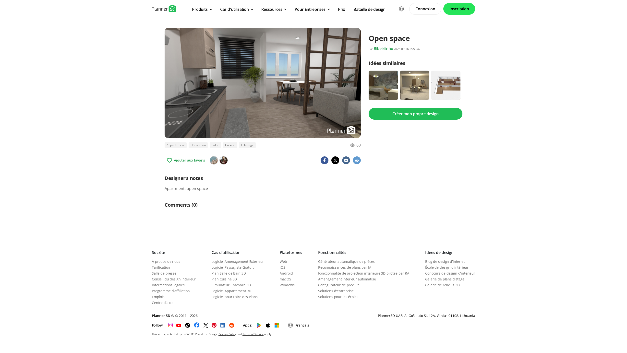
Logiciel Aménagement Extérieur (238, 261)
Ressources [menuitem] (271, 9)
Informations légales (168, 285)
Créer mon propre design (415, 113)
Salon (215, 145)
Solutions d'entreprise (336, 291)
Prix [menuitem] (341, 9)
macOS (285, 279)
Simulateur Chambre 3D (231, 285)
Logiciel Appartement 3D (231, 291)
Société (158, 252)
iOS (282, 267)
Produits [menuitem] (200, 9)
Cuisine (230, 145)
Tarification (161, 267)
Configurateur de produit (338, 285)
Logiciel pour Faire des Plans (234, 296)
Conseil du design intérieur (174, 279)
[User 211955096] (224, 160)
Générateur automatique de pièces (346, 261)
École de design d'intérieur (446, 267)
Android (286, 273)
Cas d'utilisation (226, 252)
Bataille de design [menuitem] (369, 9)
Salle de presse (164, 273)
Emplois (158, 296)
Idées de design (439, 252)
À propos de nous (166, 261)
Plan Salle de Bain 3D (229, 273)
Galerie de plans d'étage (444, 279)
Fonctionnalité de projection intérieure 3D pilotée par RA (363, 273)
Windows (287, 285)
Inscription (459, 9)
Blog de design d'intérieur (446, 261)
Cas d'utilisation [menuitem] (234, 9)
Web (283, 261)
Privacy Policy (227, 334)
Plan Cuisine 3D (224, 279)
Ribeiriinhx (383, 48)
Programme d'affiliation (171, 291)
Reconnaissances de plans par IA (344, 267)
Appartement (176, 145)
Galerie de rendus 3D (442, 285)
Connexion (425, 9)
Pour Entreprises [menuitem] (310, 9)
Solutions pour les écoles (338, 296)
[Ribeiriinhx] (214, 160)
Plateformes (291, 252)
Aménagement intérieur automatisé (347, 279)
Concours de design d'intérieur (450, 273)
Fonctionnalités (332, 252)
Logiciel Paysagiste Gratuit (232, 267)
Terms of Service (253, 334)
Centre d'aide (162, 302)
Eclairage (247, 145)
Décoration (198, 145)
